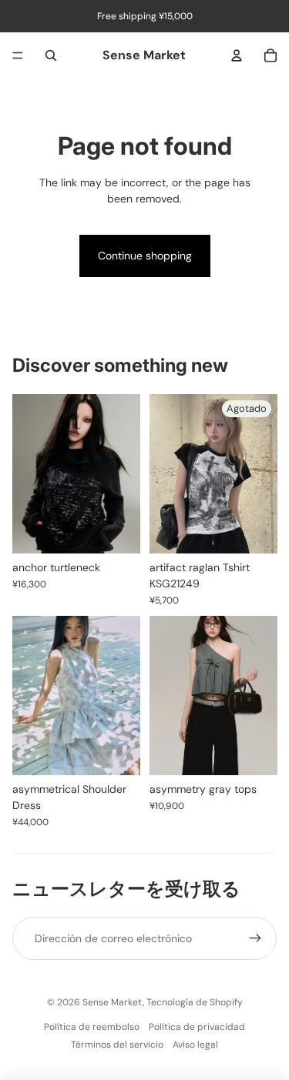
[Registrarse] (255, 938)
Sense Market (112, 1002)
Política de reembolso (91, 1027)
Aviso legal (195, 1044)
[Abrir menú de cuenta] (237, 55)
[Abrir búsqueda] (51, 55)
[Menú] (17, 55)
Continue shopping (145, 255)
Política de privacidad (197, 1027)
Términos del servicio (117, 1044)
